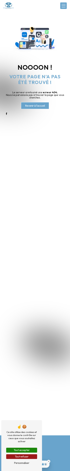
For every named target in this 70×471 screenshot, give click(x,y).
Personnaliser (21, 462)
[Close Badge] (48, 461)
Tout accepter (22, 450)
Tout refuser (21, 456)
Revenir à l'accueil (35, 105)
